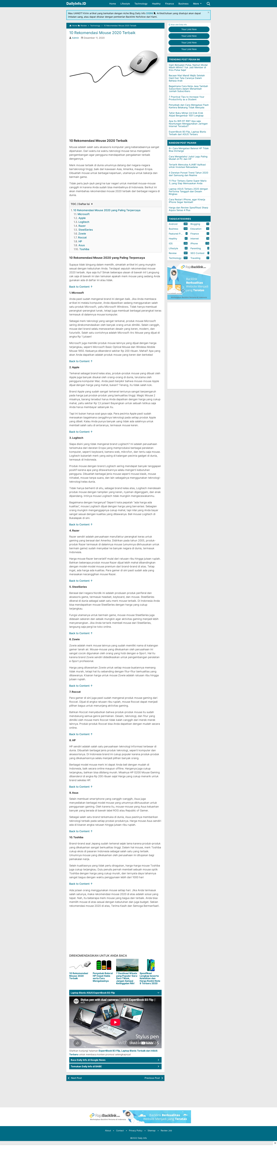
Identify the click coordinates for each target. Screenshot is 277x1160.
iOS (171, 243)
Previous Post (152, 1077)
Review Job (166, 1130)
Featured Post (176, 233)
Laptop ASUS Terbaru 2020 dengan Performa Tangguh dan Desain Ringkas (188, 191)
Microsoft (84, 214)
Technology (140, 3)
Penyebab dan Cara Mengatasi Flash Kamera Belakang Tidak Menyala (189, 106)
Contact (120, 1130)
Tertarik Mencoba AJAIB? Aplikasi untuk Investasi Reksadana (187, 166)
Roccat (82, 237)
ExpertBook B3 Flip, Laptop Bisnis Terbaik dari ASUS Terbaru (187, 133)
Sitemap (152, 1130)
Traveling (195, 258)
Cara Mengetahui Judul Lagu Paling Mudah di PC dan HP (188, 158)
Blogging (195, 224)
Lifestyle (125, 3)
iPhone (194, 243)
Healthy (156, 3)
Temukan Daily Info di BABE (86, 1066)
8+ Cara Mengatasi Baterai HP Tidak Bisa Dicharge (189, 149)
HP (80, 241)
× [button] (208, 12)
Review (173, 253)
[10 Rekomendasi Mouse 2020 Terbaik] (80, 965)
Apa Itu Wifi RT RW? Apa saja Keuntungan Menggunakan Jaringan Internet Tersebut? (188, 124)
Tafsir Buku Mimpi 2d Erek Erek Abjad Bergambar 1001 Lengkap (186, 114)
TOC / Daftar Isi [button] (80, 204)
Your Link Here (189, 29)
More (196, 3)
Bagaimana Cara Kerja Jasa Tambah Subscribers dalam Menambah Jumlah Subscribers (188, 89)
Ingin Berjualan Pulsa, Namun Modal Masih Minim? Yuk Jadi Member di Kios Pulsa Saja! (188, 67)
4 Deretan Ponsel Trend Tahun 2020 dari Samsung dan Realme (188, 174)
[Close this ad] (275, 1143)
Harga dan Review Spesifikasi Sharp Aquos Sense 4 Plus (188, 209)
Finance (169, 3)
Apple (82, 218)
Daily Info (142, 1138)
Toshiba (84, 249)
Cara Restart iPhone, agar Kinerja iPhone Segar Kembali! (187, 201)
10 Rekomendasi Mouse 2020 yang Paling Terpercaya (106, 210)
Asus (81, 245)
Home (112, 3)
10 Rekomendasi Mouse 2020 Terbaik (102, 32)
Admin (75, 37)
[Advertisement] (115, 115)
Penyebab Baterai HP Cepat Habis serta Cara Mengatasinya (103, 977)
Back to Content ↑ (81, 286)
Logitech (83, 221)
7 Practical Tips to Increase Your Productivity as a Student (186, 98)
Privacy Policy (135, 1130)
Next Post (76, 1077)
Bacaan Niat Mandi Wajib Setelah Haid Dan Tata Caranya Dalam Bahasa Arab (187, 78)
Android (173, 224)
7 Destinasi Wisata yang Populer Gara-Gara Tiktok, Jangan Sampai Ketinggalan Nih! (127, 978)
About (108, 1130)
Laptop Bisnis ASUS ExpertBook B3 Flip (93, 992)
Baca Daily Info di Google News (88, 1059)
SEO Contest (197, 253)
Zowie (82, 233)
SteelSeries (85, 229)
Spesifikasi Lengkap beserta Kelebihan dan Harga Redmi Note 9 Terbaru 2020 (150, 978)
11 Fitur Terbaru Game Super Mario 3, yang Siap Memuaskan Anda (188, 182)
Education (195, 228)
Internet (194, 238)
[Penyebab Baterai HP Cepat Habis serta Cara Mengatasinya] (104, 965)
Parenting (195, 248)
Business (183, 3)
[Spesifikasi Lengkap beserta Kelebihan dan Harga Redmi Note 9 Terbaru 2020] (151, 965)
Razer (82, 225)
